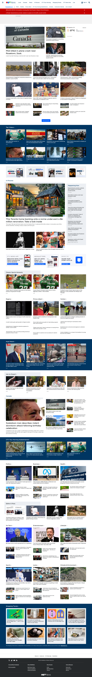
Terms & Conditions (31, 668)
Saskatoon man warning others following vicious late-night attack (14, 159)
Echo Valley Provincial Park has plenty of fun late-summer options (34, 454)
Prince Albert (28, 6)
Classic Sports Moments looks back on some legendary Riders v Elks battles (44, 291)
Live (74, 2)
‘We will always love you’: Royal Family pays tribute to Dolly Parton (76, 364)
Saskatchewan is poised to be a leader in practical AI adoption (75, 159)
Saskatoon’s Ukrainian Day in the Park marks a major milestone (55, 454)
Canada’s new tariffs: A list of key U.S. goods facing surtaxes (35, 518)
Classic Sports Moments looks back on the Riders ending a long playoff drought (18, 291)
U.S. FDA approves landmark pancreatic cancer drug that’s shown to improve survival (72, 482)
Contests (51, 6)
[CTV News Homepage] (10, 2)
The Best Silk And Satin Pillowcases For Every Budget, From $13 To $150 (14, 640)
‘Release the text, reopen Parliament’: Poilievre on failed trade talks (23, 488)
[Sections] (3, 2)
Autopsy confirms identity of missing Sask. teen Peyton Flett (45, 317)
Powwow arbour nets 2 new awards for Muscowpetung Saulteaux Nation (51, 112)
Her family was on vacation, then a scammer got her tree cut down (75, 518)
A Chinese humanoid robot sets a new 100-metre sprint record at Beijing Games (22, 555)
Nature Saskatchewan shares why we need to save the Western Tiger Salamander (15, 455)
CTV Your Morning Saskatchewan (40, 6)
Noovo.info (68, 667)
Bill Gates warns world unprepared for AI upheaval (18, 543)
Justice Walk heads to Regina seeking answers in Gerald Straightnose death (72, 317)
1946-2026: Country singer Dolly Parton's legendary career (20, 249)
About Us (37, 655)
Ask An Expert (69, 6)
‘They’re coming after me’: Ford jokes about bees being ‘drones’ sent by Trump (35, 365)
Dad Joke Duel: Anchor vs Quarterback (12, 142)
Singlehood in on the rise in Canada (35, 159)
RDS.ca (67, 670)
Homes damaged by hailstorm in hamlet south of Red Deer (77, 588)
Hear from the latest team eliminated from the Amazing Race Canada (35, 142)
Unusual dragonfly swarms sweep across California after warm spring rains (78, 596)
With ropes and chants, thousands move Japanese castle (73, 544)
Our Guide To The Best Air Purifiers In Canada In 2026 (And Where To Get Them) (35, 621)
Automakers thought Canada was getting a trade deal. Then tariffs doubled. (50, 488)
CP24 (48, 667)
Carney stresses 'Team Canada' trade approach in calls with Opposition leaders (18, 482)
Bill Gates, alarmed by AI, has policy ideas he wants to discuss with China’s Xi (23, 548)
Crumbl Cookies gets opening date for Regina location (18, 322)
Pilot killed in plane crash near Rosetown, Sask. (21, 52)
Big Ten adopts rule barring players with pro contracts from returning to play (23, 596)
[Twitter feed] (9, 660)
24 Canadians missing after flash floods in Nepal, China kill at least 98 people (72, 583)
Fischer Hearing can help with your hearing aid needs (14, 389)
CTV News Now (67, 2)
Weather (22, 6)
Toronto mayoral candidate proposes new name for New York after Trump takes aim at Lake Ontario (80, 423)
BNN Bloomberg (50, 668)
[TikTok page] (11, 660)
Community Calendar (59, 6)
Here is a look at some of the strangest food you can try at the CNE (50, 250)
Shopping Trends (57, 2)
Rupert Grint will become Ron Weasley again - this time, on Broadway (49, 549)
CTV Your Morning (46, 2)
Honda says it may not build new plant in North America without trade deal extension (51, 589)
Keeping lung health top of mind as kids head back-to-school (55, 159)
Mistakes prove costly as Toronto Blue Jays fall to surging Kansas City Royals (18, 583)
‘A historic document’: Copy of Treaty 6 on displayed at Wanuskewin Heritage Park (73, 99)
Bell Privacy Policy (31, 667)
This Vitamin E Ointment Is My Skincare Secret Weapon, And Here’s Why (55, 640)
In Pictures (37, 2)
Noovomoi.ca (68, 668)
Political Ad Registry (32, 670)
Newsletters (54, 655)
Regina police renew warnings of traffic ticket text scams (18, 317)
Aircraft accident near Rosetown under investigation (77, 104)
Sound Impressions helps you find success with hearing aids (75, 389)
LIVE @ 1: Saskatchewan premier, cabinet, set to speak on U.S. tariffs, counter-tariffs (55, 56)
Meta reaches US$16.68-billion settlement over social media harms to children (44, 482)
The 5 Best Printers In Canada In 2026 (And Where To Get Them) (76, 639)
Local (19, 2)
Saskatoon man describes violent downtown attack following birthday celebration (23, 105)
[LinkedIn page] (16, 660)
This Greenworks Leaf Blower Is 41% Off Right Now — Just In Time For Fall (15, 621)
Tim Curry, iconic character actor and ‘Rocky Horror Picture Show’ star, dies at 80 (44, 544)
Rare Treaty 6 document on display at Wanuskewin (76, 142)
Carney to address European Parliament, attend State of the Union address (22, 495)
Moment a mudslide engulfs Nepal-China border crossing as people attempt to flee (55, 365)
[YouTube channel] (14, 660)
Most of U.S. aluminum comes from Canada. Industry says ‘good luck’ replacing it (50, 495)
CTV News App (48, 655)
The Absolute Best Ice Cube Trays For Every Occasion (35, 639)
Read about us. (64, 645)
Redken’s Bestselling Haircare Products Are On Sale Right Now (56, 620)
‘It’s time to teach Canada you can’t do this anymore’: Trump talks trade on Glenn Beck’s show (15, 365)
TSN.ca (48, 670)
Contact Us (42, 655)
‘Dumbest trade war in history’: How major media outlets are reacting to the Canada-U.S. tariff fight (15, 519)
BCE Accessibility (11, 667)
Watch (30, 2)
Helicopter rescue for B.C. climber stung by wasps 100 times (80, 416)
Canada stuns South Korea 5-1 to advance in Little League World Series (22, 589)
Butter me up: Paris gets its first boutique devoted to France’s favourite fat (77, 556)
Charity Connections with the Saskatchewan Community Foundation (33, 389)
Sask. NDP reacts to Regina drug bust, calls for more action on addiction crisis (45, 99)
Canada (25, 2)
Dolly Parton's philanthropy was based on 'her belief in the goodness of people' (51, 557)
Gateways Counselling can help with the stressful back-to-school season (56, 389)
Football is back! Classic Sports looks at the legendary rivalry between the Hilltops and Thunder (71, 291)
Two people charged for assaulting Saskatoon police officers (54, 39)
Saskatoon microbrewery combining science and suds (56, 142)
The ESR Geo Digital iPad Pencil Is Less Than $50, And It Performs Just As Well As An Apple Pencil (76, 621)
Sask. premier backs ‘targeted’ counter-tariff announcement (22, 112)
